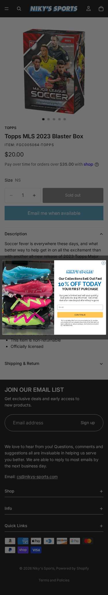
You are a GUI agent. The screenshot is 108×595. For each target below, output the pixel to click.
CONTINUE (80, 315)
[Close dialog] (103, 263)
